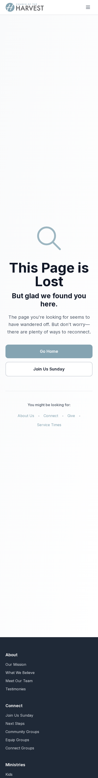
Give (71, 415)
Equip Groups (17, 740)
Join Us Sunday (49, 369)
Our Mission (15, 664)
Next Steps (15, 723)
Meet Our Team (19, 681)
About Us (26, 415)
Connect (51, 415)
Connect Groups (19, 748)
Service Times (49, 425)
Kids (9, 774)
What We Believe (20, 672)
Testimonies (15, 689)
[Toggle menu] (88, 7)
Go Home (49, 351)
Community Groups (22, 731)
